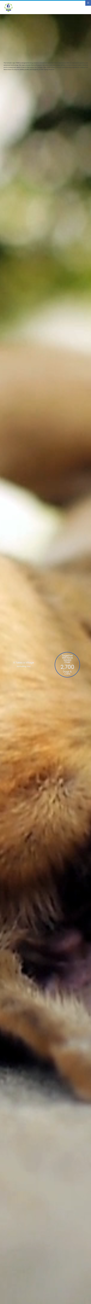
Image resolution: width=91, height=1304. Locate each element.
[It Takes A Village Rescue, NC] (13, 7)
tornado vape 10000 (13, 63)
